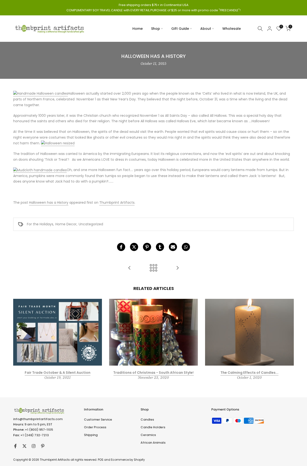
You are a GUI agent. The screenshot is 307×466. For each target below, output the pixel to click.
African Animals (153, 442)
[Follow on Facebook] (15, 446)
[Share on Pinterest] (147, 247)
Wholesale (231, 28)
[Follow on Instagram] (33, 446)
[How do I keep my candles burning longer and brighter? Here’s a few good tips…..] (130, 268)
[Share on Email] (173, 247)
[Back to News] (153, 268)
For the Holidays (40, 224)
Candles (147, 419)
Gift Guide (180, 28)
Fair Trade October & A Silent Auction (57, 372)
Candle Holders (153, 427)
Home (137, 28)
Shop (155, 28)
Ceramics (148, 435)
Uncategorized (91, 224)
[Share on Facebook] (121, 247)
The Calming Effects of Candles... (249, 372)
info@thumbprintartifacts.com (38, 419)
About (205, 28)
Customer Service (98, 419)
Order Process (95, 427)
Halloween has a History (48, 202)
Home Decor (66, 224)
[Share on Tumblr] (160, 247)
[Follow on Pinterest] (43, 446)
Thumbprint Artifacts (117, 202)
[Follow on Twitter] (24, 446)
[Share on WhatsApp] (186, 247)
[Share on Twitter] (134, 247)
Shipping (91, 435)
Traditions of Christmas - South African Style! (153, 372)
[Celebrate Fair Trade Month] (177, 268)
